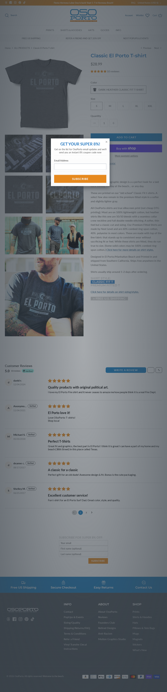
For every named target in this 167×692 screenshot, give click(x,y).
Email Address (61, 160)
